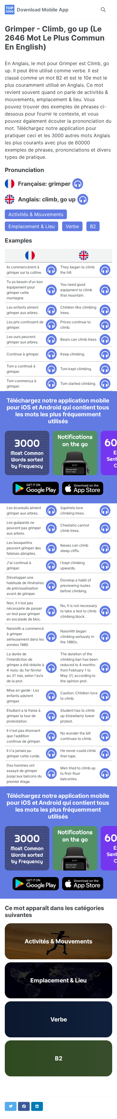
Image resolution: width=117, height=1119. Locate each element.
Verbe (72, 226)
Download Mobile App (42, 10)
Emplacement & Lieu (31, 226)
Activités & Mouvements (35, 214)
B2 (93, 226)
